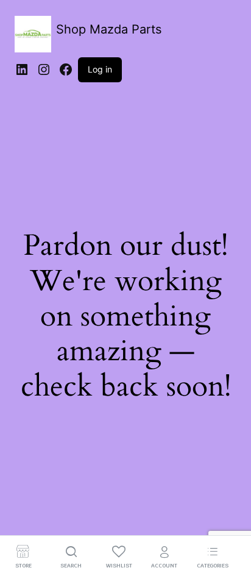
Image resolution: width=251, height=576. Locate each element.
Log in (100, 69)
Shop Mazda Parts (108, 29)
